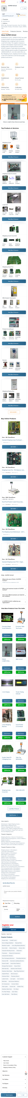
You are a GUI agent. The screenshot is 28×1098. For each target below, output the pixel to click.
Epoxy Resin (17, 966)
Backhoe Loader (6, 945)
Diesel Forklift (5, 963)
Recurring (16, 903)
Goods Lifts (12, 986)
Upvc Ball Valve (5, 994)
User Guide (6, 1063)
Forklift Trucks (13, 940)
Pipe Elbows (14, 994)
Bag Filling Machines (19, 971)
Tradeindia (3, 934)
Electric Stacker (13, 948)
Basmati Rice (18, 943)
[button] (24, 8)
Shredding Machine (21, 958)
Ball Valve (4, 981)
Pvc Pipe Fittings (6, 991)
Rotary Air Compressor (14, 953)
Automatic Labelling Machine (17, 960)
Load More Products (14, 808)
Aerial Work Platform (15, 963)
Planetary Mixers (15, 976)
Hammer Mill (5, 960)
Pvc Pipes (16, 989)
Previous (5, 115)
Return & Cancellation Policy (10, 1065)
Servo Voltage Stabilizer (7, 943)
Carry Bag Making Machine (18, 945)
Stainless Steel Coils (7, 989)
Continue (17, 916)
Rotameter (19, 950)
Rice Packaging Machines (8, 958)
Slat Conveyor (14, 973)
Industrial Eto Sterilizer (7, 955)
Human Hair (5, 940)
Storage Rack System (7, 966)
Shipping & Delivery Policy (9, 1067)
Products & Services (15, 31)
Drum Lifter (4, 948)
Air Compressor (5, 984)
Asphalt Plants (5, 973)
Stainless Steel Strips (7, 971)
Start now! (13, 929)
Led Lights (12, 978)
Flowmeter (4, 953)
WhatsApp (22, 99)
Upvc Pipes (14, 991)
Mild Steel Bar (5, 968)
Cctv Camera (20, 978)
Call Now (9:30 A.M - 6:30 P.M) (10, 99)
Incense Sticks (15, 984)
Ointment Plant (5, 976)
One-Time (7, 903)
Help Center (6, 1060)
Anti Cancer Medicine (14, 981)
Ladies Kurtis (5, 978)
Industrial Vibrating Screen (8, 950)
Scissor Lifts (22, 948)
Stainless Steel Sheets (16, 968)
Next (23, 115)
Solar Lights (5, 986)
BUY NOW (13, 446)
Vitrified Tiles (20, 986)
